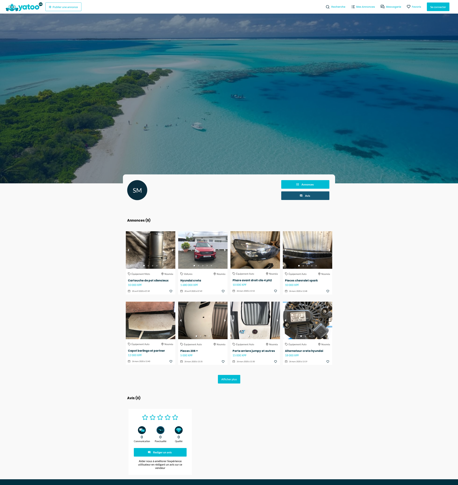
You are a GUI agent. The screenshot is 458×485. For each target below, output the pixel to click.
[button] (144, 265)
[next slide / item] (172, 250)
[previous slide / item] (128, 250)
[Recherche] (326, 7)
